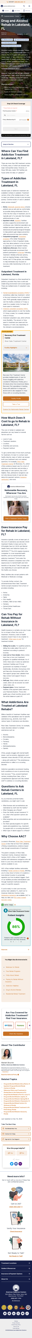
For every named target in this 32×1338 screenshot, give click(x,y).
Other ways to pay (15, 639)
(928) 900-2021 (18, 1)
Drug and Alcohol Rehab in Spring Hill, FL (16, 1099)
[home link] (2, 16)
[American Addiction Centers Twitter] (5, 1313)
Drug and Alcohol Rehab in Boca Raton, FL (17, 1084)
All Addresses (16, 1300)
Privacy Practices (16, 1322)
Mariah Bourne (11, 32)
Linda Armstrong (11, 34)
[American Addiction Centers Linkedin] (14, 1313)
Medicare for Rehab (12, 967)
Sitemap (16, 1321)
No (23, 1153)
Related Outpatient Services (12, 45)
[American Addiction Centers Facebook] (9, 1313)
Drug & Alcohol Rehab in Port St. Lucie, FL (17, 1094)
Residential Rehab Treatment (15, 994)
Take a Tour (16, 404)
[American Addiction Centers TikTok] (27, 1313)
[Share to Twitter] (12, 1164)
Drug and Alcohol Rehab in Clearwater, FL (17, 1101)
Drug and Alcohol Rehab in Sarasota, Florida (15, 1113)
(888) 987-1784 (16, 1298)
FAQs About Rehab (12, 975)
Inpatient (17, 220)
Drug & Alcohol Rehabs (13, 990)
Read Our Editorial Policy (9, 1074)
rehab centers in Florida (16, 871)
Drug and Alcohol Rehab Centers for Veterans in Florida (15, 1104)
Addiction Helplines (12, 986)
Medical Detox (8, 39)
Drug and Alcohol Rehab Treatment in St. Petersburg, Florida (17, 1108)
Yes (11, 1153)
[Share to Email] (20, 1164)
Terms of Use (16, 1326)
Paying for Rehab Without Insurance (14, 980)
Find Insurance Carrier (9, 111)
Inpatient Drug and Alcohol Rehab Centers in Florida (14, 1087)
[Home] (8, 6)
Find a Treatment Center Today (16, 518)
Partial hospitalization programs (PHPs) (16, 293)
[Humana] (20, 1025)
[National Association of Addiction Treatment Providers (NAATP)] (28, 1307)
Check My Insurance (16, 1034)
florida (17, 16)
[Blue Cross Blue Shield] (8, 1025)
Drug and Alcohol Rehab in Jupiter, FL (15, 1096)
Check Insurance (16, 1231)
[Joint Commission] (10, 1307)
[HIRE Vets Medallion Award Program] (16, 1307)
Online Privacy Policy (16, 1324)
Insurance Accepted (22, 39)
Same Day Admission (10, 42)
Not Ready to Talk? (16, 1256)
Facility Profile (16, 398)
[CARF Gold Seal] (4, 1307)
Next (16, 129)
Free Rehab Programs (13, 971)
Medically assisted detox (16, 207)
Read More (5, 1071)
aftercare (21, 252)
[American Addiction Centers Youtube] (23, 1313)
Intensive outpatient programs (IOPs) (15, 309)
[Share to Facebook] (16, 1164)
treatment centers (9, 16)
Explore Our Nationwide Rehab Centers (16, 409)
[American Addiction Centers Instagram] (18, 1313)
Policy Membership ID (9, 119)
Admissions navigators (8, 895)
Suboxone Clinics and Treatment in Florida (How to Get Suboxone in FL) (15, 1091)
